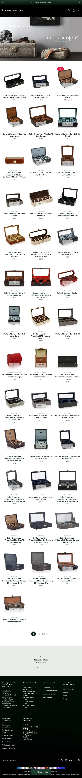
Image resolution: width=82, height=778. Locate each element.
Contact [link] (66, 692)
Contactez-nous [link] (49, 687)
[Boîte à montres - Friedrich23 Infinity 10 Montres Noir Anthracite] (67, 479)
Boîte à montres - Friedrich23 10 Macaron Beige (41, 336)
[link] (41, 2)
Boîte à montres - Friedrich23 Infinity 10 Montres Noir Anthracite (67, 499)
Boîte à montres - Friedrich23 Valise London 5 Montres (67, 377)
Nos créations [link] (7, 738)
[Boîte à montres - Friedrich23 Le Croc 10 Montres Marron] (14, 520)
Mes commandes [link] (49, 694)
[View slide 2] (40, 667)
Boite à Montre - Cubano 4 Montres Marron (14, 621)
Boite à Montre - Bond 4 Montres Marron (14, 294)
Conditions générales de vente (62, 774)
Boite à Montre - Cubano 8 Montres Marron (67, 580)
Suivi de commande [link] (50, 691)
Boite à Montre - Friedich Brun (67, 96)
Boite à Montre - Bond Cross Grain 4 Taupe (40, 417)
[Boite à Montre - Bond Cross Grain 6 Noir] (67, 438)
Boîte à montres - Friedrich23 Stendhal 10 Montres (41, 295)
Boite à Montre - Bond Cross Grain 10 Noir (40, 498)
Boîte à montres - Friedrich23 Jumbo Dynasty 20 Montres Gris (41, 581)
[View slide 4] (44, 667)
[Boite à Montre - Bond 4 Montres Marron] (14, 275)
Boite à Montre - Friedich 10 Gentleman (41, 135)
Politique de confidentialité (24, 774)
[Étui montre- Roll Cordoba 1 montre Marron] (40, 357)
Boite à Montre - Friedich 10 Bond (67, 135)
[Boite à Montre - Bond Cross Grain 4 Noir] (67, 398)
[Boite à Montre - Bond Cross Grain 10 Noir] (40, 479)
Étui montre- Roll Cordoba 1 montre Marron (41, 376)
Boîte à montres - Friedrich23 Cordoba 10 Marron (14, 254)
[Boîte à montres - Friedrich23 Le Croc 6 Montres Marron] (14, 438)
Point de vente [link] (7, 735)
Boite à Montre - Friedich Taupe (14, 215)
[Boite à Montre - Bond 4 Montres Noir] (67, 234)
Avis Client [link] (6, 742)
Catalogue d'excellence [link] (6, 726)
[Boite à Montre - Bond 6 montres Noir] (40, 438)
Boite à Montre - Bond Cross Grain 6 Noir (67, 457)
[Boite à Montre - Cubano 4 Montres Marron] (14, 602)
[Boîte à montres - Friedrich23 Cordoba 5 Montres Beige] (40, 234)
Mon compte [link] (47, 697)
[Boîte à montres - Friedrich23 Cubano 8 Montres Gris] (14, 398)
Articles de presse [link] (9, 745)
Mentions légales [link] (8, 748)
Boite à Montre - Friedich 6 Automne (14, 135)
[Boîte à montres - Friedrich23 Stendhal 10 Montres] (40, 275)
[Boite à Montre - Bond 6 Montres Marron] (67, 155)
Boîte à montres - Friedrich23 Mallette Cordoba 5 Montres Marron (14, 175)
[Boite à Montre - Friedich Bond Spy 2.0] (40, 77)
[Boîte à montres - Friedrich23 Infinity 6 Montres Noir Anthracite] (14, 479)
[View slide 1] (37, 667)
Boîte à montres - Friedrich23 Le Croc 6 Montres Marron (14, 458)
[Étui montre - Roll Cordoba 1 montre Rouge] (14, 357)
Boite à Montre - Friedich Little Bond (14, 335)
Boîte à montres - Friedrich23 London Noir (67, 215)
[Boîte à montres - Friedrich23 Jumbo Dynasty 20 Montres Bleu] (14, 561)
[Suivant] (79, 2)
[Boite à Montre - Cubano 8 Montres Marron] (67, 561)
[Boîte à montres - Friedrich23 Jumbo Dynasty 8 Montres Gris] (67, 520)
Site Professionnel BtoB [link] (8, 731)
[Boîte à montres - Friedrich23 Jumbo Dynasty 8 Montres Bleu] (40, 520)
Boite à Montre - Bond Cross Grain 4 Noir (67, 417)
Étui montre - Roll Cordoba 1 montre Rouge (14, 376)
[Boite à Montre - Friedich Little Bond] (14, 316)
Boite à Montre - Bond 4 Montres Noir (67, 253)
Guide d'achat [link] (68, 689)
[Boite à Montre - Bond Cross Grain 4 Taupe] (40, 398)
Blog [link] (65, 699)
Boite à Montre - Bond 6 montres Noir (41, 457)
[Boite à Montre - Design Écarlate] (67, 275)
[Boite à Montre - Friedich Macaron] (40, 196)
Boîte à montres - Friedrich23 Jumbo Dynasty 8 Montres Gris (67, 540)
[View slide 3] (42, 667)
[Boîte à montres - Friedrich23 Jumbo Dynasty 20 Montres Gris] (40, 561)
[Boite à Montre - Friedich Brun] (67, 77)
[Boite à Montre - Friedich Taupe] (14, 196)
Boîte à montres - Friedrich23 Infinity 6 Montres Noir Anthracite (14, 499)
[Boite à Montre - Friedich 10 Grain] (67, 316)
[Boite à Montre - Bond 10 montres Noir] (40, 155)
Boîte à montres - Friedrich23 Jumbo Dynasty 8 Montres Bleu (41, 540)
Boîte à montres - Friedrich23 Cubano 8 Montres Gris (14, 418)
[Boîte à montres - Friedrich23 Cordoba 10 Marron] (14, 234)
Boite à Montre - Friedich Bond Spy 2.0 (41, 96)
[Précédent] (3, 2)
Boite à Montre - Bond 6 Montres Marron (67, 174)
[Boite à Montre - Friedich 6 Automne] (14, 116)
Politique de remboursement (9, 774)
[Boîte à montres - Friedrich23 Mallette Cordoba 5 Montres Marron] (14, 155)
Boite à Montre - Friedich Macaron (41, 215)
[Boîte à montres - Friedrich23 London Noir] (67, 196)
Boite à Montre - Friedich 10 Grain (67, 335)
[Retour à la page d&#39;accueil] (3, 22)
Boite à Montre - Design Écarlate (67, 294)
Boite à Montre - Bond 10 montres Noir (41, 174)
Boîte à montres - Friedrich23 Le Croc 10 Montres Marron (14, 540)
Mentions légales (75, 774)
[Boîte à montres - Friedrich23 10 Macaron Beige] (40, 316)
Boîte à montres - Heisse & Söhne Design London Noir (14, 96)
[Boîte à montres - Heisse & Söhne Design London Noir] (14, 77)
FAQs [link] (65, 696)
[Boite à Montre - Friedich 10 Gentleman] (40, 116)
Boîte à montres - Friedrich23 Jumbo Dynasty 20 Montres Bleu (14, 581)
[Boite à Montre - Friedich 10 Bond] (67, 116)
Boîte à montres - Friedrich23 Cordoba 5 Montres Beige (41, 254)
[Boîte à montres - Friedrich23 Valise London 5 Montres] (67, 357)
